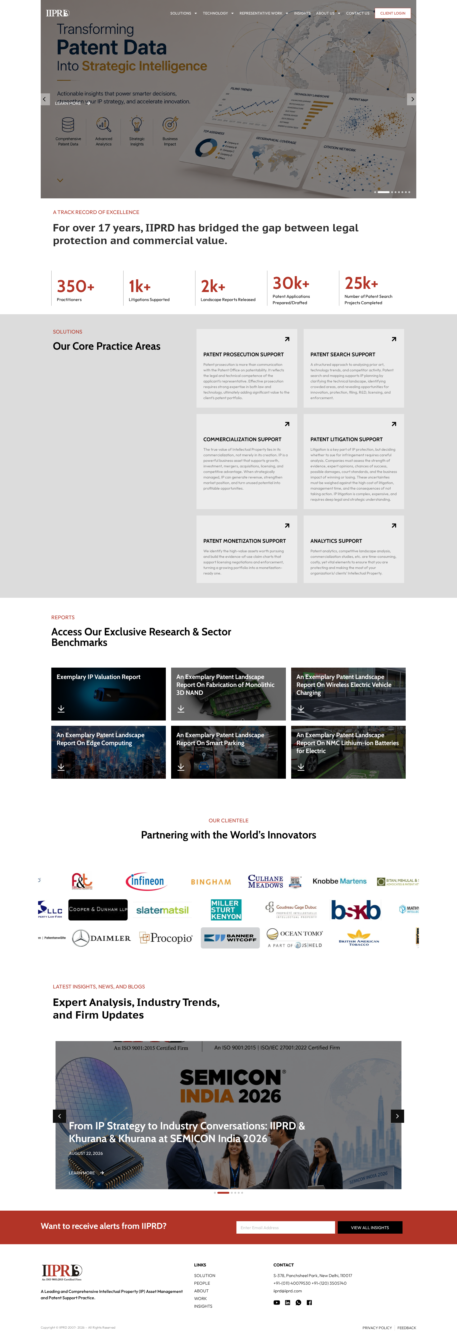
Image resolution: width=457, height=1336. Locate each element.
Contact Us (357, 13)
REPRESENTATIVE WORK (261, 13)
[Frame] (298, 1302)
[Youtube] (276, 1302)
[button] (413, 99)
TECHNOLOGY (215, 13)
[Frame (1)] (287, 1302)
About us (325, 13)
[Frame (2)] (309, 1302)
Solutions (180, 13)
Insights (302, 13)
